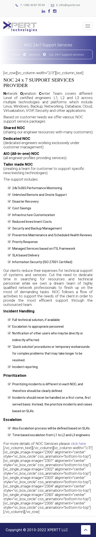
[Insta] (54, 11)
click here (78, 443)
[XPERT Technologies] (20, 22)
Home (16, 54)
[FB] (49, 11)
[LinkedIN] (43, 11)
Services (34, 54)
